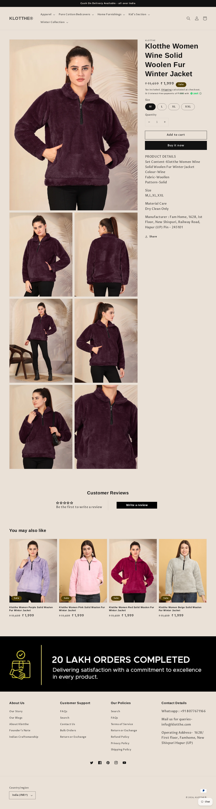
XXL (188, 106)
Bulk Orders (68, 730)
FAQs (63, 711)
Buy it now (176, 145)
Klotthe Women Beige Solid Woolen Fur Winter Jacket (180, 609)
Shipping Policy (121, 749)
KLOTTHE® (201, 797)
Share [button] (153, 236)
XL (174, 106)
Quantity (151, 114)
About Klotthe (19, 724)
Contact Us (67, 724)
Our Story (16, 711)
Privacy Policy (120, 743)
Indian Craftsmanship (23, 737)
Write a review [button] (137, 505)
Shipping (166, 89)
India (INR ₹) (20, 795)
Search (64, 718)
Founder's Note (19, 730)
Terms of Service (122, 724)
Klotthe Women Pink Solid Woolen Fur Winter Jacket (82, 609)
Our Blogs (15, 718)
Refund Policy (120, 737)
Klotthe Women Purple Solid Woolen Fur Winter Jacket (31, 609)
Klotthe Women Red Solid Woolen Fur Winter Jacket (131, 609)
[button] (47, 14)
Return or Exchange (73, 737)
